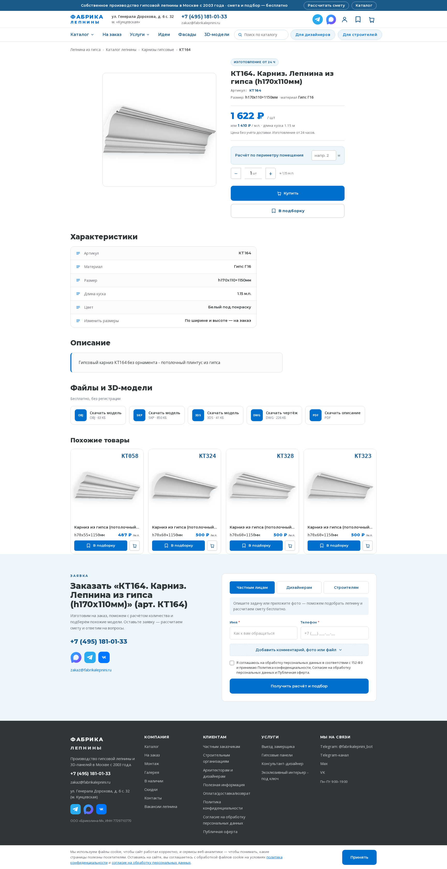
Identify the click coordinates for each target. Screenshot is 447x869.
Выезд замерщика (278, 746)
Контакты (153, 798)
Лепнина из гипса (85, 49)
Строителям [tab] (346, 587)
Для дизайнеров (312, 34)
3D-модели (216, 34)
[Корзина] (371, 19)
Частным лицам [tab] (252, 587)
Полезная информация (224, 784)
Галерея (151, 772)
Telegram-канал (334, 755)
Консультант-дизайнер (282, 763)
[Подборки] (358, 19)
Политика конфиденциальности (284, 667)
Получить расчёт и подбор (299, 686)
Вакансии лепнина (160, 806)
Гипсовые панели (277, 755)
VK (322, 772)
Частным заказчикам (221, 746)
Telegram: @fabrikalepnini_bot (346, 746)
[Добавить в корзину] (134, 545)
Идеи (164, 34)
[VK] (104, 657)
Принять (359, 857)
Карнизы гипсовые (157, 49)
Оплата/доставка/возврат (226, 793)
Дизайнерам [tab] (299, 587)
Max (324, 763)
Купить (291, 193)
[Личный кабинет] (344, 19)
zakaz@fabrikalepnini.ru (200, 23)
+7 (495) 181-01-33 (204, 17)
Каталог (364, 5)
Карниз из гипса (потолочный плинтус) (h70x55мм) (107, 527)
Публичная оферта (293, 672)
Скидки (151, 789)
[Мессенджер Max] (331, 19)
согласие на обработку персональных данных (151, 862)
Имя (235, 622)
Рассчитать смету (326, 5)
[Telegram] (317, 19)
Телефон (310, 622)
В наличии (153, 780)
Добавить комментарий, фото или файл (296, 650)
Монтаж (151, 763)
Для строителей (360, 34)
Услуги (137, 34)
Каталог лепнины (121, 49)
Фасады (187, 34)
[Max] (88, 809)
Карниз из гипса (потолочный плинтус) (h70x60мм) (185, 527)
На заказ (112, 34)
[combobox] (264, 35)
